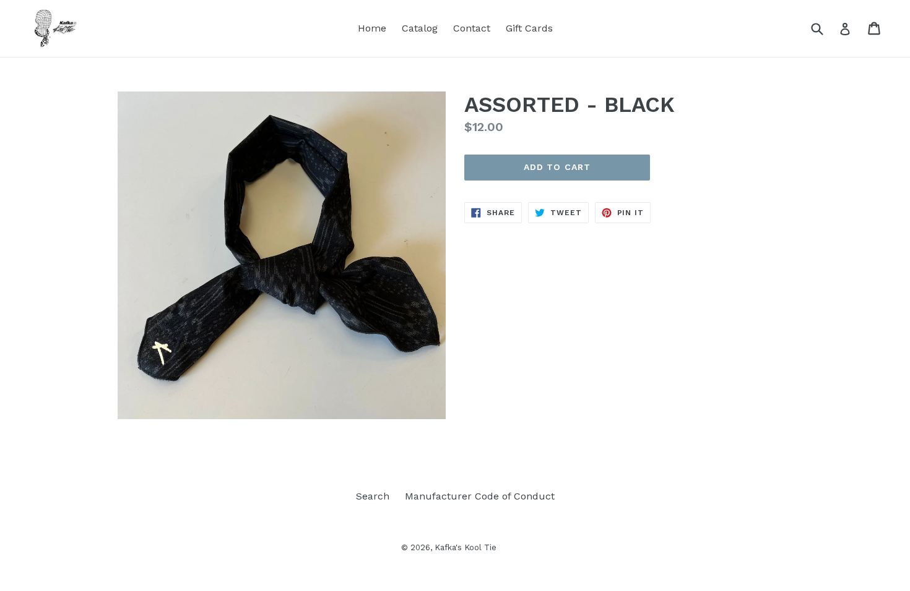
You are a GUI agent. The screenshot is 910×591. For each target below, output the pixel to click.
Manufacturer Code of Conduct (480, 496)
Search (372, 496)
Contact (471, 28)
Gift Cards (529, 28)
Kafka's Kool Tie (465, 547)
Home (372, 28)
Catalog (420, 28)
